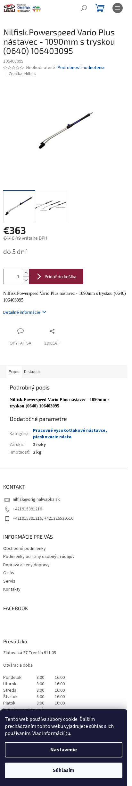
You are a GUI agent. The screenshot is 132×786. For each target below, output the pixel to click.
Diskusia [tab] (32, 372)
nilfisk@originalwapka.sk (36, 499)
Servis (9, 581)
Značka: (22, 74)
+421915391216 (27, 509)
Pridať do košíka (61, 276)
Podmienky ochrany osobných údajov (39, 556)
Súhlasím (63, 770)
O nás (8, 573)
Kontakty (12, 589)
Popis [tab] (14, 372)
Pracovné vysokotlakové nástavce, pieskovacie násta (70, 433)
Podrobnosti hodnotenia (81, 68)
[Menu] (117, 8)
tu (67, 733)
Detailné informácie (21, 312)
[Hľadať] (84, 8)
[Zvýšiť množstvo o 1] (26, 273)
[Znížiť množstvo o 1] (26, 280)
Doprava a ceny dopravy (26, 565)
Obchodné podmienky (24, 548)
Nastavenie (63, 749)
